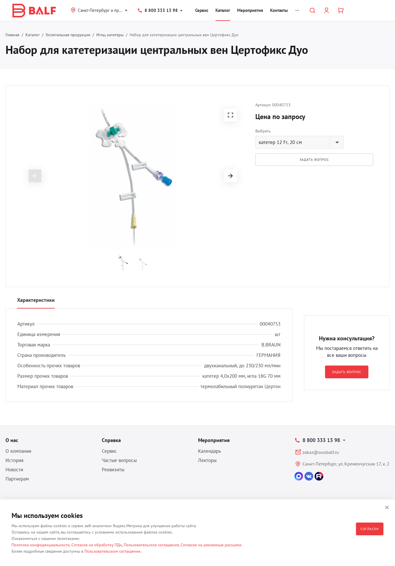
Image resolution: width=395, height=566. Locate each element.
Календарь (209, 451)
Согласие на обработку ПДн (96, 544)
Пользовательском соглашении (112, 551)
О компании (18, 451)
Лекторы (207, 460)
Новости (14, 469)
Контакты (279, 10)
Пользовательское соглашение (151, 544)
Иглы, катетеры (109, 34)
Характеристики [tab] (36, 300)
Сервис (201, 10)
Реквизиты (113, 469)
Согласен (370, 529)
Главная (12, 34)
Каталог (222, 10)
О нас (11, 440)
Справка (111, 440)
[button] (230, 115)
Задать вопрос (314, 159)
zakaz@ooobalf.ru (320, 452)
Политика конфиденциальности (41, 544)
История (14, 460)
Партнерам (17, 479)
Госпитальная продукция (68, 34)
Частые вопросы (119, 460)
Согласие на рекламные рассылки (211, 544)
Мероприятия (250, 10)
